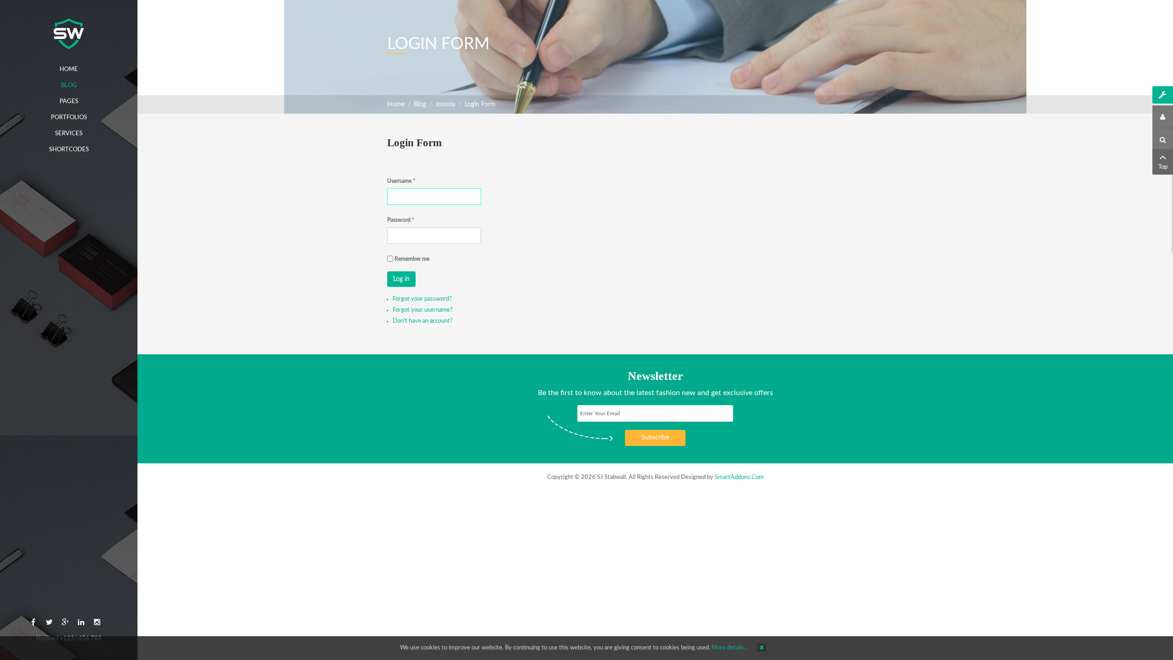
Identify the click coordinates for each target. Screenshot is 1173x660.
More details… (730, 648)
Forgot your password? (422, 299)
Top (1163, 167)
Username (401, 181)
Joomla (445, 104)
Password (400, 220)
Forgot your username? (423, 310)
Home (396, 104)
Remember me (412, 259)
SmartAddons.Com (739, 477)
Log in (401, 279)
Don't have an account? (423, 321)
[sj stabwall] (69, 34)
